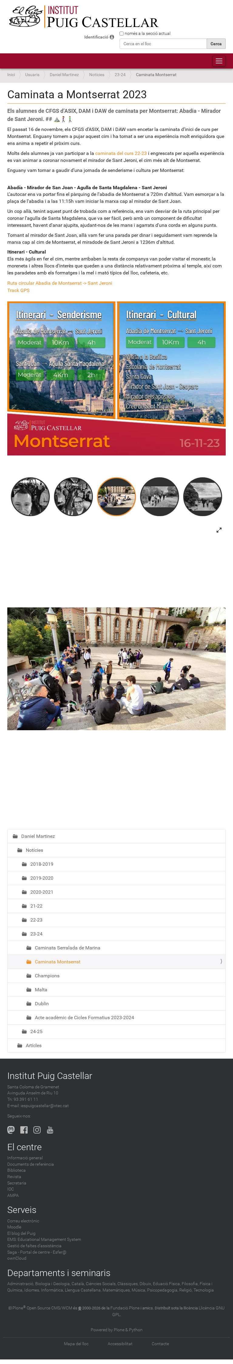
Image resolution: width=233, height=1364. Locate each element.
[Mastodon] (11, 1130)
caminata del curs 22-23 (121, 153)
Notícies (96, 74)
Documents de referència (30, 1164)
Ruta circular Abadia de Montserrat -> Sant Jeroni (59, 283)
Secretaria (16, 1183)
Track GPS (18, 290)
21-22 (35, 906)
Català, (78, 1283)
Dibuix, (146, 1283)
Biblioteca (16, 1170)
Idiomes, (32, 1290)
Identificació (96, 37)
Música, (139, 1290)
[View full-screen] (219, 530)
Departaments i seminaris (58, 1273)
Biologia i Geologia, (53, 1283)
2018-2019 (41, 864)
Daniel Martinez (64, 74)
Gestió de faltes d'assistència (34, 1245)
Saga (12, 1252)
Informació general (25, 1158)
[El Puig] (83, 17)
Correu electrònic (23, 1221)
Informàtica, (52, 1290)
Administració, (20, 1283)
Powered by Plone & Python (117, 1329)
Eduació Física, (167, 1283)
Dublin (41, 1003)
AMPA (13, 1195)
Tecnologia (204, 1290)
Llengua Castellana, (83, 1290)
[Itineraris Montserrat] (116, 378)
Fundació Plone (125, 1308)
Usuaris (32, 74)
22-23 (35, 920)
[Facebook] (24, 1130)
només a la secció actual (148, 33)
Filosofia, (190, 1283)
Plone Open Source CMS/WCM (42, 1308)
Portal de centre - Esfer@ (43, 1252)
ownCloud (16, 1258)
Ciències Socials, (101, 1283)
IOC (10, 1189)
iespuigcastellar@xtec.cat (45, 1105)
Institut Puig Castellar (49, 1075)
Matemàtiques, (117, 1290)
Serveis (21, 1209)
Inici (11, 74)
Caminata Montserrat (57, 962)
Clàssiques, (128, 1283)
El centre (24, 1147)
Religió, (186, 1290)
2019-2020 (41, 878)
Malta (40, 990)
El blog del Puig (21, 1233)
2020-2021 (41, 892)
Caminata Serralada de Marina (67, 948)
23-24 (120, 74)
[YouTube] (50, 1130)
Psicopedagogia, (162, 1290)
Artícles (33, 1045)
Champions (46, 976)
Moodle (14, 1227)
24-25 (35, 1031)
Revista (14, 1176)
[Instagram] (37, 1130)
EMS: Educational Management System (44, 1239)
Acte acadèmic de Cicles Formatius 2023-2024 (84, 1017)
